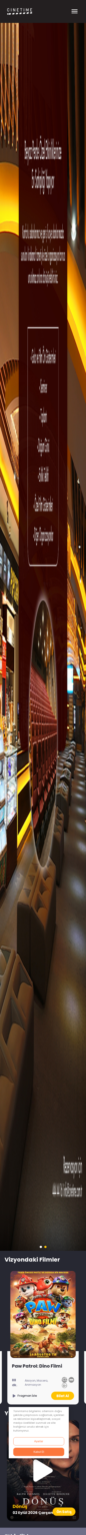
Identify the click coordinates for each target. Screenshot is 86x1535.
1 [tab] (41, 1247)
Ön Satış (64, 1511)
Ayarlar (38, 1441)
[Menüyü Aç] (74, 11)
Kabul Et (38, 1451)
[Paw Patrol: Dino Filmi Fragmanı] (24, 1396)
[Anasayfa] (26, 11)
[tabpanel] (43, 637)
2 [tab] (45, 1247)
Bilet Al (62, 1395)
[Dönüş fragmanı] (43, 1470)
